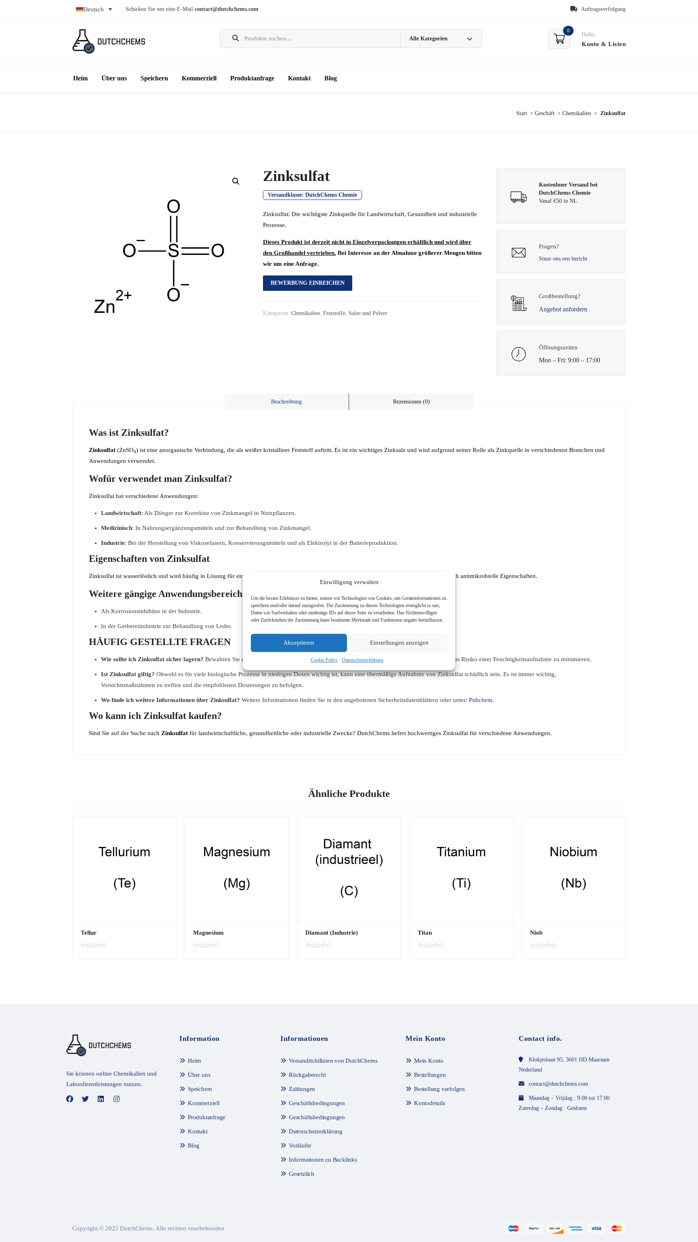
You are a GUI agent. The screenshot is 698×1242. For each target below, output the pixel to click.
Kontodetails (429, 1103)
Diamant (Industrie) (331, 932)
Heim (80, 78)
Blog (330, 78)
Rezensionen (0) (411, 402)
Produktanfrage (252, 78)
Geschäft (545, 113)
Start (521, 113)
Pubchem (480, 700)
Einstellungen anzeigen (399, 643)
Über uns (114, 78)
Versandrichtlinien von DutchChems (333, 1060)
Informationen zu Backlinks (323, 1159)
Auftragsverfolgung (603, 9)
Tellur (89, 932)
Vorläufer (300, 1145)
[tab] (287, 402)
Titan (425, 932)
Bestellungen (430, 1075)
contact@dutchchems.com (227, 9)
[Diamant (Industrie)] (349, 868)
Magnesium (208, 932)
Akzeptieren (299, 643)
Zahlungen (302, 1089)
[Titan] (461, 868)
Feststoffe (334, 313)
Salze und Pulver (368, 313)
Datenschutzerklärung (362, 660)
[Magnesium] (236, 868)
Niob (536, 932)
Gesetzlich (301, 1174)
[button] (236, 181)
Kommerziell (199, 78)
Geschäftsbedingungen (317, 1103)
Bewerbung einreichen (308, 283)
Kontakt (299, 78)
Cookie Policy (324, 660)
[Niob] (573, 868)
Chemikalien (576, 113)
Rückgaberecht (307, 1075)
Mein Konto (429, 1060)
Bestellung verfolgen (439, 1089)
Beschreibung (286, 402)
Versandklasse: (312, 195)
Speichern (154, 78)
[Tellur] (124, 868)
